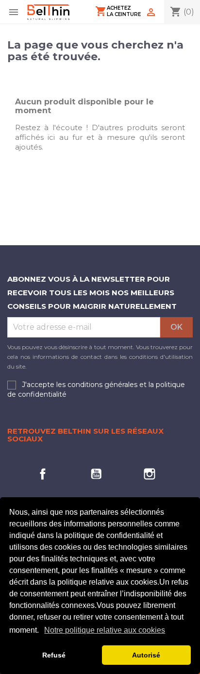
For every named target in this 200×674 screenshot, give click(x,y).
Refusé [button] (54, 655)
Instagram (149, 474)
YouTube (96, 474)
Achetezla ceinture (118, 11)
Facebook (42, 474)
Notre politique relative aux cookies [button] (104, 630)
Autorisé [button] (146, 655)
